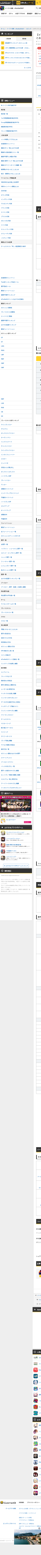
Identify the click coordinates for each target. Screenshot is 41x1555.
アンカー (4, 484)
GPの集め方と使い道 (7, 651)
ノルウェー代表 (6, 238)
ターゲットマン (6, 437)
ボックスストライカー (8, 433)
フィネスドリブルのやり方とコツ (11, 788)
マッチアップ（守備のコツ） (10, 706)
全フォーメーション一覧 (8, 532)
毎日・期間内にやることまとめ (10, 174)
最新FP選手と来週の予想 (9, 156)
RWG (2, 350)
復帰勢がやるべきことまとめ (10, 169)
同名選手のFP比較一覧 (8, 595)
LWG (2, 346)
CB (2, 412)
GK (2, 416)
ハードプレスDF (6, 502)
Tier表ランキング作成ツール (10, 282)
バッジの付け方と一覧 (8, 766)
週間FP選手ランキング (8, 295)
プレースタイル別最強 (8, 312)
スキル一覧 (4, 621)
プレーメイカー (6, 480)
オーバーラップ (6, 510)
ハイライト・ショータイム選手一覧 (12, 549)
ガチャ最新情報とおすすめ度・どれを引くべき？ (18, 48)
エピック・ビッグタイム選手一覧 (11, 553)
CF (2, 337)
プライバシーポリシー (33, 1502)
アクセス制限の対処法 (8, 745)
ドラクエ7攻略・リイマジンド (27, 1513)
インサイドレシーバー (8, 454)
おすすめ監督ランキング (8, 325)
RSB (2, 407)
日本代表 (4, 191)
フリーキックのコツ (7, 715)
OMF (2, 363)
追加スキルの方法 (6, 638)
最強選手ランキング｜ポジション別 (16, 43)
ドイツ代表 (4, 225)
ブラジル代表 (5, 216)
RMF (2, 359)
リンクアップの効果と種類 (9, 663)
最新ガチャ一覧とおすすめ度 (10, 148)
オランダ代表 (5, 195)
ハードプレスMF (6, 476)
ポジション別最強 (6, 308)
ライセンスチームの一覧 (8, 604)
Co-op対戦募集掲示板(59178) (10, 122)
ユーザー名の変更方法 (8, 689)
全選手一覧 (4, 544)
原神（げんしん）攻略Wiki (26, 1524)
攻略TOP (4, 13)
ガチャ (11, 13)
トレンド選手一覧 (6, 557)
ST (2, 342)
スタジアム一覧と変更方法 (9, 779)
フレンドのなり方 (6, 676)
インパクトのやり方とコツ (9, 698)
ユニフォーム (5, 672)
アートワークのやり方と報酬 (10, 783)
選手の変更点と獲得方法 (8, 685)
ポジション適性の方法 (8, 646)
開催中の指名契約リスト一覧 (10, 152)
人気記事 (8, 39)
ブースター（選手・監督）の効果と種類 (13, 587)
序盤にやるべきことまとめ (9, 629)
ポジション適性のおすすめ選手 (10, 753)
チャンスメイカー (6, 446)
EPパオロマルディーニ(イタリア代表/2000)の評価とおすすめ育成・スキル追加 (18, 63)
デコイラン (4, 429)
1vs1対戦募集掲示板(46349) (9, 118)
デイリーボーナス (6, 736)
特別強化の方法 (6, 642)
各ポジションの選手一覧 (8, 570)
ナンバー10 (4, 463)
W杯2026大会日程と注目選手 (10, 182)
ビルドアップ (5, 506)
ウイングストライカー (8, 450)
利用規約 (21, 1502)
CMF (2, 367)
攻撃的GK (4, 514)
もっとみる (27, 67)
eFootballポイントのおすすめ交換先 (12, 299)
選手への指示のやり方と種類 (10, 770)
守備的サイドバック (7, 497)
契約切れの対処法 (6, 681)
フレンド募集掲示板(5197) (9, 131)
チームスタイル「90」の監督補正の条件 (13, 246)
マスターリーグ (6, 723)
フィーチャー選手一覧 (8, 561)
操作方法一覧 (5, 749)
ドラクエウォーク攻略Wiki (26, 1520)
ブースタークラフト (7, 762)
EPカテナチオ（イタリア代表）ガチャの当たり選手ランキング (18, 53)
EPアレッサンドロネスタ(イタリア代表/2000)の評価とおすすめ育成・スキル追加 (18, 58)
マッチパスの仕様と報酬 (8, 693)
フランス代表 (5, 208)
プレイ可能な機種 (6, 741)
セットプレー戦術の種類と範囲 (10, 775)
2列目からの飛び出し (7, 467)
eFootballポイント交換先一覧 (10, 659)
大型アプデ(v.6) (20, 13)
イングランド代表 (6, 199)
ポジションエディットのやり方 (10, 536)
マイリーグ (4, 732)
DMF (2, 399)
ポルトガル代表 (6, 221)
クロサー (4, 459)
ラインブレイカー (6, 425)
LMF (2, 355)
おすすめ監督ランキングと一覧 (10, 578)
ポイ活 (12, 2)
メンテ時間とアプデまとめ (9, 139)
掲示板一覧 (4, 114)
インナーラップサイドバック (10, 493)
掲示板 (24, 39)
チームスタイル (6, 719)
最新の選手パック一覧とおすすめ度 (12, 161)
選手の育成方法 (6, 633)
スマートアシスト (6, 758)
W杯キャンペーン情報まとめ (10, 186)
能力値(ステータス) (7, 728)
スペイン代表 (5, 212)
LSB (2, 403)
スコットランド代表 (7, 229)
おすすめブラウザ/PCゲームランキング (17, 866)
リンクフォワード (6, 442)
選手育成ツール (6, 286)
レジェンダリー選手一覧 (8, 566)
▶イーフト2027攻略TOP (8, 105)
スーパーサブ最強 (6, 316)
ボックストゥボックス (8, 472)
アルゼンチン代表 (6, 203)
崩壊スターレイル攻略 (25, 1518)
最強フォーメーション (8, 291)
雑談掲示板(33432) (6, 127)
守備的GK (4, 519)
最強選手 (29, 13)
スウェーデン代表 (6, 233)
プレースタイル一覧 (7, 612)
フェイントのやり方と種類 (9, 711)
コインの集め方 (6, 655)
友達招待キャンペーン (8, 144)
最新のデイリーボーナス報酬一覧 (11, 165)
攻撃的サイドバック (7, 489)
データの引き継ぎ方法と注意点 (10, 702)
